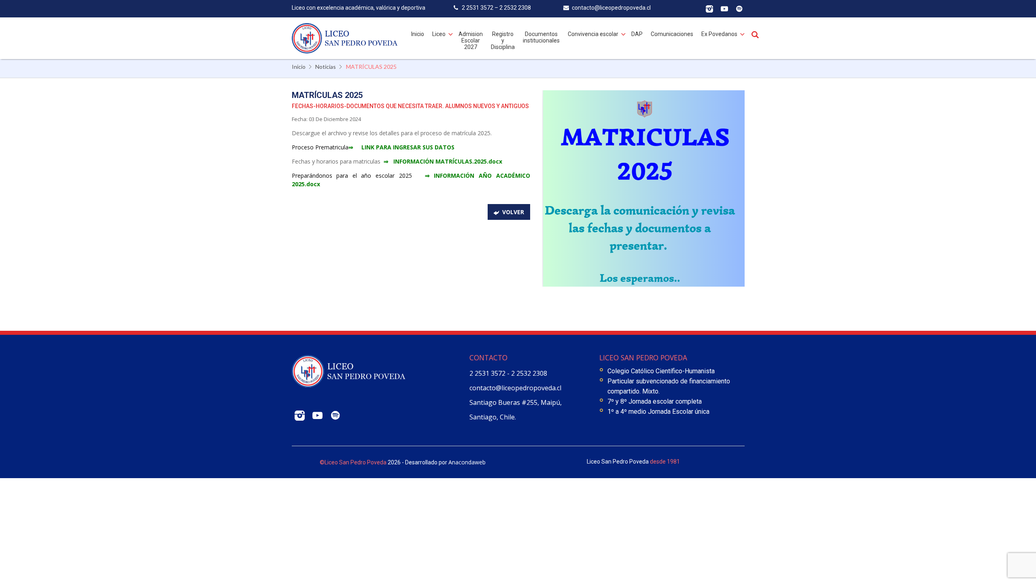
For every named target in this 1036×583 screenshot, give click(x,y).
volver (513, 212)
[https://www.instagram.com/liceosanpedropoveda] (709, 9)
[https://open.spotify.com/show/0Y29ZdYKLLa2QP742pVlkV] (739, 9)
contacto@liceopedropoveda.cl (515, 387)
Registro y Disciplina (503, 40)
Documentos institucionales (541, 37)
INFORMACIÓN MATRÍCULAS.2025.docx (448, 161)
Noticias (325, 66)
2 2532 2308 (529, 373)
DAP (637, 34)
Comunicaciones (672, 34)
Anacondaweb (467, 462)
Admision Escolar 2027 (471, 40)
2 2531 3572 (488, 373)
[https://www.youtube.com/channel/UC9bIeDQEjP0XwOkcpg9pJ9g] (724, 9)
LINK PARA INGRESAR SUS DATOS (407, 147)
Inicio (417, 34)
